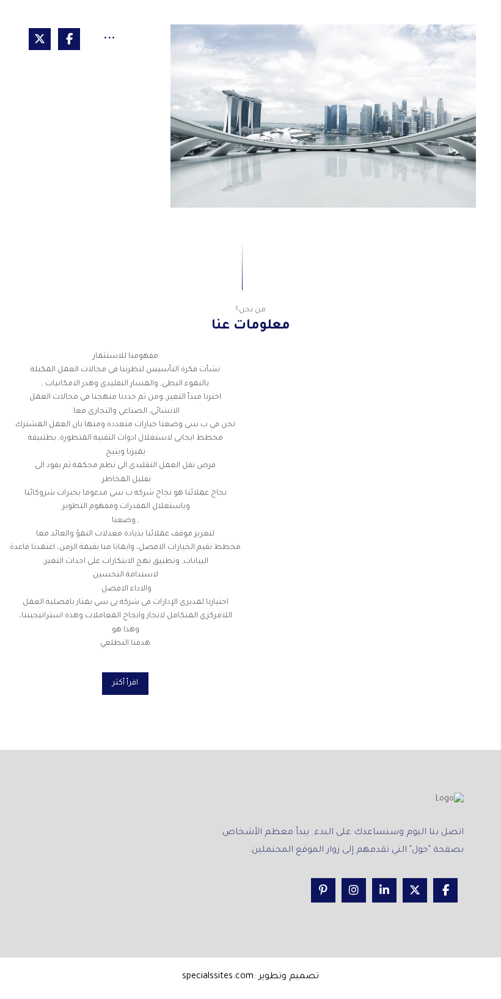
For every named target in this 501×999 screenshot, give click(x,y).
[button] (69, 39)
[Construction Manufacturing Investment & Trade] (323, 116)
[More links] (109, 40)
